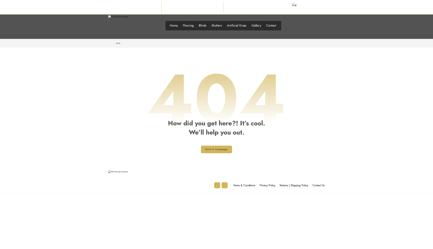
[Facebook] (225, 185)
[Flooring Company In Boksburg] (127, 26)
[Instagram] (217, 185)
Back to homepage (216, 149)
